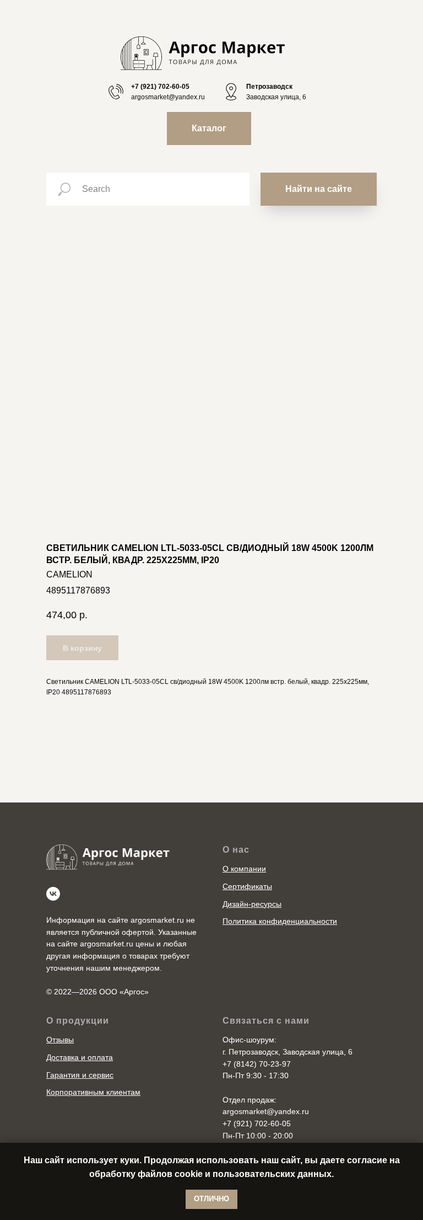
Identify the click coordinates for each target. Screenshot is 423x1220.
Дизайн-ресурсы (252, 904)
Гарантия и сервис (79, 1075)
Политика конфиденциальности (280, 921)
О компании (244, 868)
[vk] (53, 894)
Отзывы (60, 1039)
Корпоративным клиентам (93, 1092)
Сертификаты (247, 886)
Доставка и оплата (79, 1057)
